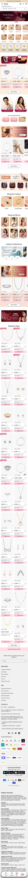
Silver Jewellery (5, 818)
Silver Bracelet (6, 820)
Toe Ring (16, 839)
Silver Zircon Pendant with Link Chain (20, 375)
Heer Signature (5, 865)
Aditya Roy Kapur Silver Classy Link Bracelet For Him (6, 297)
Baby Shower (5, 853)
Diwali (3, 860)
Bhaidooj (17, 860)
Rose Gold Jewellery (12, 805)
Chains (15, 797)
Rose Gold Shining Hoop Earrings (20, 559)
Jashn (20, 865)
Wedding (16, 852)
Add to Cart (18, 86)
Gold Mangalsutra (6, 811)
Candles (3, 847)
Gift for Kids (4, 841)
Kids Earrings (13, 842)
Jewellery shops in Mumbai (13, 870)
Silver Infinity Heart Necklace (6, 559)
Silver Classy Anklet (17, 158)
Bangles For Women (6, 837)
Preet (11, 865)
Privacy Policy (5, 690)
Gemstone (17, 800)
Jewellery (3, 802)
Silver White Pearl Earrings (6, 533)
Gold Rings (7, 810)
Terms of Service (5, 698)
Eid (22, 860)
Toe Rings (7, 798)
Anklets (18, 41)
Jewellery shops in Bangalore (8, 868)
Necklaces (9, 797)
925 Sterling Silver (6, 819)
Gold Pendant (23, 810)
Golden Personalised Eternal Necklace (6, 634)
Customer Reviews (6, 669)
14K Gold (22, 812)
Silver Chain (14, 820)
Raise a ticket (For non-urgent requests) (12, 728)
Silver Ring (4, 822)
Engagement (4, 852)
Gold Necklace (10, 812)
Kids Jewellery (5, 842)
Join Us (3, 678)
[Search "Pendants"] (25, 9)
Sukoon (16, 865)
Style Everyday (5, 863)
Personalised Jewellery (8, 824)
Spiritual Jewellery (9, 800)
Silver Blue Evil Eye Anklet (18, 84)
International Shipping (7, 693)
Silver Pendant (22, 820)
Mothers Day (22, 857)
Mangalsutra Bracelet (6, 796)
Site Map (3, 700)
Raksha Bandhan (10, 860)
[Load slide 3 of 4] (16, 22)
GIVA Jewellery (16, 785)
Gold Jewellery (5, 803)
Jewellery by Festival (6, 856)
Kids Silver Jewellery (11, 823)
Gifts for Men (4, 828)
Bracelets (4, 41)
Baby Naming (13, 853)
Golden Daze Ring (5, 428)
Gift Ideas (3, 845)
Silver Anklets (15, 819)
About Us (3, 676)
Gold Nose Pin (16, 811)
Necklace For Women (7, 839)
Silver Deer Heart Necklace (19, 349)
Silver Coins (14, 846)
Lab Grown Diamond (15, 803)
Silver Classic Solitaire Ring (6, 84)
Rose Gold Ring (18, 835)
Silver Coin (23, 819)
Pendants (11, 31)
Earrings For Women (6, 836)
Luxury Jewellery (5, 815)
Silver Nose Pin (22, 823)
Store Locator (4, 674)
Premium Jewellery (19, 814)
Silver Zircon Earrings (5, 454)
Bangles (15, 796)
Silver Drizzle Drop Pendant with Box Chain (20, 507)
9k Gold (17, 812)
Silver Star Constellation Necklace (20, 612)
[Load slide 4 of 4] (18, 22)
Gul (24, 865)
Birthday (11, 852)
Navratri (3, 861)
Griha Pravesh (21, 853)
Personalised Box (18, 847)
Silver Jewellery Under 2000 (15, 825)
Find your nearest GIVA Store (9, 867)
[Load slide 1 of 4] (11, 22)
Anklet (3, 795)
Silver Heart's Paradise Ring (6, 507)
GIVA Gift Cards (5, 681)
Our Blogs (3, 671)
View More (14, 91)
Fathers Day (4, 858)
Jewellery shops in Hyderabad (17, 871)
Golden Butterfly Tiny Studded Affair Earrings (20, 401)
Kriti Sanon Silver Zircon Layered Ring (6, 612)
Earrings (11, 41)
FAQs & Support (5, 695)
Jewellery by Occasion (7, 851)
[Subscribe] (25, 661)
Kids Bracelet (21, 842)
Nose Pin (20, 797)
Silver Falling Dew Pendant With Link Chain (6, 401)
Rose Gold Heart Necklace (19, 533)
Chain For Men (8, 830)
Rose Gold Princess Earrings (6, 586)
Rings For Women (6, 834)
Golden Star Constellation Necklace (6, 349)
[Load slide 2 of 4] (14, 22)
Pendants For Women (18, 837)
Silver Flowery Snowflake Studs (20, 428)
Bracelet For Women (18, 836)
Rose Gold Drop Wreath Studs (20, 639)
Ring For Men (4, 829)
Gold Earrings (15, 810)
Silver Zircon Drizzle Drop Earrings (6, 375)
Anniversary (23, 852)
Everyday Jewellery (15, 798)
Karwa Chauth (21, 858)
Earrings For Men (13, 829)
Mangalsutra (18, 795)
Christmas (16, 861)
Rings (4, 31)
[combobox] (14, 9)
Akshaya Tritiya (5, 857)
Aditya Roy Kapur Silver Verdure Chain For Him (18, 297)
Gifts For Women (5, 833)
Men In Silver (18, 31)
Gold (2, 810)
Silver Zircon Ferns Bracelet (20, 454)
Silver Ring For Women (18, 834)
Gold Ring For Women (7, 835)
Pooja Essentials (5, 846)
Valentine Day (14, 857)
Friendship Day (12, 858)
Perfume (20, 846)
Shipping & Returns (6, 688)
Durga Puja (10, 861)
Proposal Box (9, 847)
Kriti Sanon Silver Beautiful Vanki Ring (20, 586)
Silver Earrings (12, 822)
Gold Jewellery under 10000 (14, 813)
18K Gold (3, 813)
